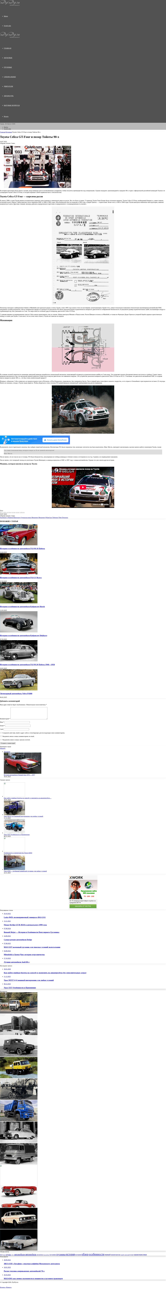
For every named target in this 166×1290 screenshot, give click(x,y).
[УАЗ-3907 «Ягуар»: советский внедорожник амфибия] (18, 1056)
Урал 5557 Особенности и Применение (17, 834)
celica (5, 512)
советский (127, 1254)
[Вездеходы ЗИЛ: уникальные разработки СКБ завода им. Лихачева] (18, 1034)
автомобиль (30, 1254)
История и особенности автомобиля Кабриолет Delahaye (23, 636)
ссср (131, 1255)
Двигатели (8, 86)
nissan (4, 1254)
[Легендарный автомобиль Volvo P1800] (18, 690)
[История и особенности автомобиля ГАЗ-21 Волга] (18, 574)
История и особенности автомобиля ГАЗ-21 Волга (21, 578)
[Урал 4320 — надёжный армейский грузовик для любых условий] (14, 869)
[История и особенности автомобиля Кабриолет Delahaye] (18, 632)
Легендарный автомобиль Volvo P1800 (16, 694)
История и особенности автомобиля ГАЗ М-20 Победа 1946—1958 (27, 665)
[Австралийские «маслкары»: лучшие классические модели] (18, 1228)
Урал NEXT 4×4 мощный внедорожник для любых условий (23, 816)
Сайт (1, 729)
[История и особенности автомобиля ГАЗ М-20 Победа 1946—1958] (18, 661)
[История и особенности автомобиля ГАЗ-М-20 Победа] (18, 545)
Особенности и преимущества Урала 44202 (18, 853)
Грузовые (8, 67)
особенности (96, 1254)
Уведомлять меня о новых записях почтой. (16, 740)
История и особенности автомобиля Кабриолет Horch (22, 607)
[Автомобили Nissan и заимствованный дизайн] (18, 1207)
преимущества (115, 1255)
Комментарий (5, 719)
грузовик (52, 1255)
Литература (9, 96)
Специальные (10, 77)
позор (17, 512)
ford (1, 1254)
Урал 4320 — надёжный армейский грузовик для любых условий (25, 871)
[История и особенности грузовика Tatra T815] (18, 1077)
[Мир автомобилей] (10, 5)
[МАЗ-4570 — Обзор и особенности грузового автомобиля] (18, 1013)
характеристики (140, 1254)
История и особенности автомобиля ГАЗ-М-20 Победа (22, 549)
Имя (2, 722)
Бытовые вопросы (12, 105)
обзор (85, 1254)
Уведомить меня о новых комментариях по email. (18, 736)
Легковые (8, 58)
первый (107, 1255)
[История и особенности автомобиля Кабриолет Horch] (18, 603)
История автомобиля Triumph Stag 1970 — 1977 (19, 775)
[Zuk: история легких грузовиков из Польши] (18, 1164)
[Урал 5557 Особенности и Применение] (14, 833)
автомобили (19, 1254)
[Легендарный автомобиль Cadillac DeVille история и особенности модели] (18, 1250)
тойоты (22, 512)
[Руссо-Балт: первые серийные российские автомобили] (18, 1099)
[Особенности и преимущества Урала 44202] (14, 851)
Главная (2, 132)
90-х (1, 512)
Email (2, 725)
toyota (13, 512)
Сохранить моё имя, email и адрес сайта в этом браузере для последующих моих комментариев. (33, 733)
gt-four (9, 512)
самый (122, 1254)
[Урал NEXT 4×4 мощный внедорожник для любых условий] (14, 814)
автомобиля (40, 1254)
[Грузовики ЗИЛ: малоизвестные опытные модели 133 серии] (18, 1185)
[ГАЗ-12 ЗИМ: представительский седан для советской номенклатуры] (18, 1142)
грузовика (61, 1254)
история (70, 1254)
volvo (12, 1254)
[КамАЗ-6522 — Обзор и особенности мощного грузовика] (18, 1121)
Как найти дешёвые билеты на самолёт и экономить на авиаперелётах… (27, 798)
